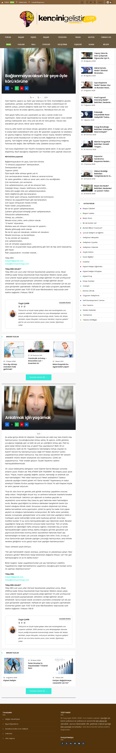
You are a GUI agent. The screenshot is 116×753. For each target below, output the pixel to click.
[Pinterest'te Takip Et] (75, 743)
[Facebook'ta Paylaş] (7, 88)
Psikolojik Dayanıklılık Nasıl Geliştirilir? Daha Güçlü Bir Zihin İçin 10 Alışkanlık (102, 117)
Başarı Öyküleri (46, 41)
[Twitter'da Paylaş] (12, 88)
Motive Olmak (91, 41)
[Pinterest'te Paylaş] (22, 88)
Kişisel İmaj (33, 41)
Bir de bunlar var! (90, 223)
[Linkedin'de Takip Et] (71, 743)
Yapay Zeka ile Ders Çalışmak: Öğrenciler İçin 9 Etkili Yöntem (101, 57)
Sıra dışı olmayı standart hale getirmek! (10, 366)
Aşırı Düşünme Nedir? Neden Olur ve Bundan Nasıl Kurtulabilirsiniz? (102, 86)
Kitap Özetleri (88, 281)
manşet (86, 286)
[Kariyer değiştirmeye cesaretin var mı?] (63, 665)
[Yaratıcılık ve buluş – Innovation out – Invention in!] (38, 346)
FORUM (9, 2)
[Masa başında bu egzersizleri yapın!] (63, 349)
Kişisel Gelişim (9, 680)
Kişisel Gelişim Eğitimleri (92, 266)
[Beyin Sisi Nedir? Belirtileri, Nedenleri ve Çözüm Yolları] (87, 188)
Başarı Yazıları (21, 41)
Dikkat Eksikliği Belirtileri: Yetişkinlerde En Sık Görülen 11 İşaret (102, 175)
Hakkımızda (22, 2)
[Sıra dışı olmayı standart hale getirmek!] (14, 349)
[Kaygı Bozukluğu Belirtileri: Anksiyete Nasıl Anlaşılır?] (87, 129)
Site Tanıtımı (88, 305)
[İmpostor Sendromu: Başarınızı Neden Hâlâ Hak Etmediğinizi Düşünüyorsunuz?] (87, 158)
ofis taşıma (10, 738)
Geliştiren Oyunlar (90, 242)
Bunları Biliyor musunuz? (92, 228)
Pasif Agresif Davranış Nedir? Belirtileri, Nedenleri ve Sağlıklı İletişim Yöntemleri (103, 102)
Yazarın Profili (65, 303)
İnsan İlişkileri (78, 41)
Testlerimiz (87, 315)
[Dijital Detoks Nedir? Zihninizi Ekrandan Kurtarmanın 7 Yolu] (87, 70)
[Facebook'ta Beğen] (62, 743)
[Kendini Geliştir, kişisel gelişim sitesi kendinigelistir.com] (58, 19)
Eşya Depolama (11, 724)
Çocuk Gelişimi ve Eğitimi (93, 233)
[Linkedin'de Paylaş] (27, 88)
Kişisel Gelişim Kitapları (92, 271)
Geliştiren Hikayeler (91, 237)
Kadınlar (86, 262)
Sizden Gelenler (89, 310)
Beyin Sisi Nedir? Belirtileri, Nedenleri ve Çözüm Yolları (103, 188)
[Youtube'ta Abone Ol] (79, 743)
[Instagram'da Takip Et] (83, 743)
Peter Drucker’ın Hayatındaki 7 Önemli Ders (38, 665)
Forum (8, 40)
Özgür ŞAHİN (23, 303)
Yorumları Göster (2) (37, 691)
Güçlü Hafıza (88, 252)
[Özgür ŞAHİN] (13, 314)
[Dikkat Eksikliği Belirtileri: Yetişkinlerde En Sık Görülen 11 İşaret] (87, 173)
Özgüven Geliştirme (62, 41)
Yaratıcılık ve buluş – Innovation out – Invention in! (37, 360)
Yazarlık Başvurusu (37, 2)
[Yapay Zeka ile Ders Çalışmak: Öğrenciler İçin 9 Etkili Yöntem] (87, 55)
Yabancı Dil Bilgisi (106, 41)
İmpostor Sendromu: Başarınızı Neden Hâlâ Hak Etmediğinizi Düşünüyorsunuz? (102, 162)
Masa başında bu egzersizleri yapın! (61, 365)
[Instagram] (95, 2)
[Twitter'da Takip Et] (66, 743)
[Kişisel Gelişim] (14, 665)
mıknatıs (8, 733)
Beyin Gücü (87, 218)
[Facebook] (87, 2)
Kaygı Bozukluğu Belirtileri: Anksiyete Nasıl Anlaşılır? (103, 129)
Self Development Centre (93, 300)
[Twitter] (91, 2)
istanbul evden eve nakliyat (16, 729)
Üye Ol (100, 2)
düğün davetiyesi (12, 719)
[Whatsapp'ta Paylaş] (17, 88)
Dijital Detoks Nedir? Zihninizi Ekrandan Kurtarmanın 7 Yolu (102, 72)
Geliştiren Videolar (90, 247)
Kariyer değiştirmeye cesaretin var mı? (62, 681)
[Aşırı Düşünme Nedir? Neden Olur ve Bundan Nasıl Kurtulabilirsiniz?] (87, 85)
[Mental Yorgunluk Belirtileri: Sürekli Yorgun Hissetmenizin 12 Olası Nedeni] (87, 144)
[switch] (109, 2)
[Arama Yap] (82, 2)
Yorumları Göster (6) (37, 377)
